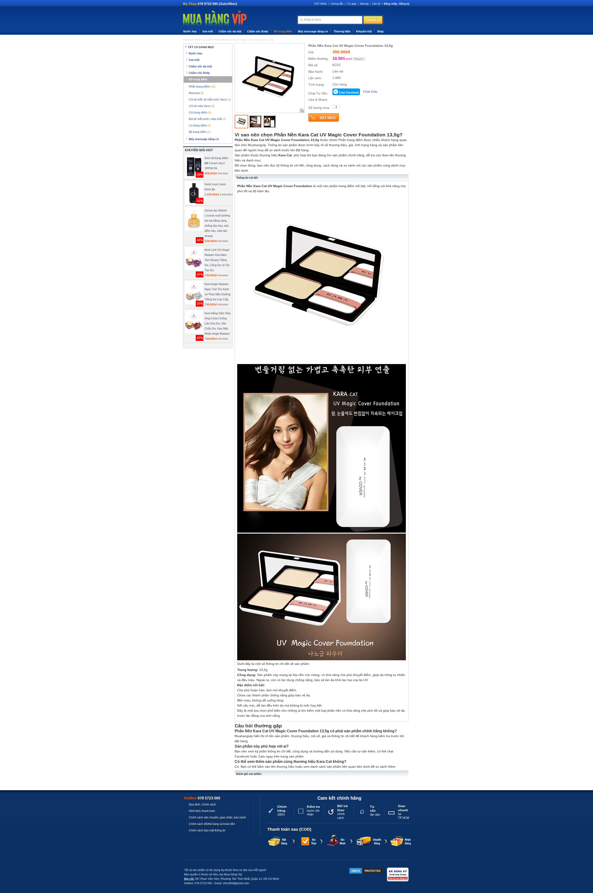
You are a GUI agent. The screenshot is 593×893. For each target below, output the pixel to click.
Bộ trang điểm (200, 132)
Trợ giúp (351, 3)
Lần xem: (315, 78)
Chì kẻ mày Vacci (201, 106)
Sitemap (364, 3)
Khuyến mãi (364, 31)
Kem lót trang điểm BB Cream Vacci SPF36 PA (216, 163)
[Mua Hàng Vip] (214, 18)
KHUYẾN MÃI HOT (199, 150)
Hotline (202, 798)
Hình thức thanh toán (202, 811)
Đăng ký (404, 3)
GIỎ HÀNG (320, 3)
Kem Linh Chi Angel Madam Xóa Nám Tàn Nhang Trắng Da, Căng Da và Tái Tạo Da (217, 260)
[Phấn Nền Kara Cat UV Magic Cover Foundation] (241, 121)
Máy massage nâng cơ (313, 31)
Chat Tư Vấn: (318, 93)
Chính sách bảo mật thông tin (207, 830)
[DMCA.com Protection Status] (366, 870)
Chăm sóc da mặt (230, 31)
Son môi (207, 31)
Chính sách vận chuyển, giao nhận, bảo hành (217, 817)
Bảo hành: (315, 71)
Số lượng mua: (319, 108)
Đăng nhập (390, 3)
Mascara (196, 93)
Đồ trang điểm (283, 31)
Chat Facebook (349, 92)
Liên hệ (376, 3)
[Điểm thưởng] (359, 58)
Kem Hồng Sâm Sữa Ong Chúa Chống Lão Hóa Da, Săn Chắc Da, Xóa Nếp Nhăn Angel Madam (217, 323)
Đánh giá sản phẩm (249, 774)
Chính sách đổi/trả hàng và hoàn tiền (212, 824)
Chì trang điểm (200, 112)
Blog (380, 31)
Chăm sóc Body (257, 31)
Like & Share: (318, 99)
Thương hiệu (342, 31)
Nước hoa (190, 31)
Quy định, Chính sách (202, 804)
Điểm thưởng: (318, 58)
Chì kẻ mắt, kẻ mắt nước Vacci (210, 99)
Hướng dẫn (337, 3)
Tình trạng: (316, 84)
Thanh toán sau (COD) (289, 829)
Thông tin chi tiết (247, 177)
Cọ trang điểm (200, 125)
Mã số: (313, 65)
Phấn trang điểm (202, 86)
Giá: (311, 52)
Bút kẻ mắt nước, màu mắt (207, 119)
